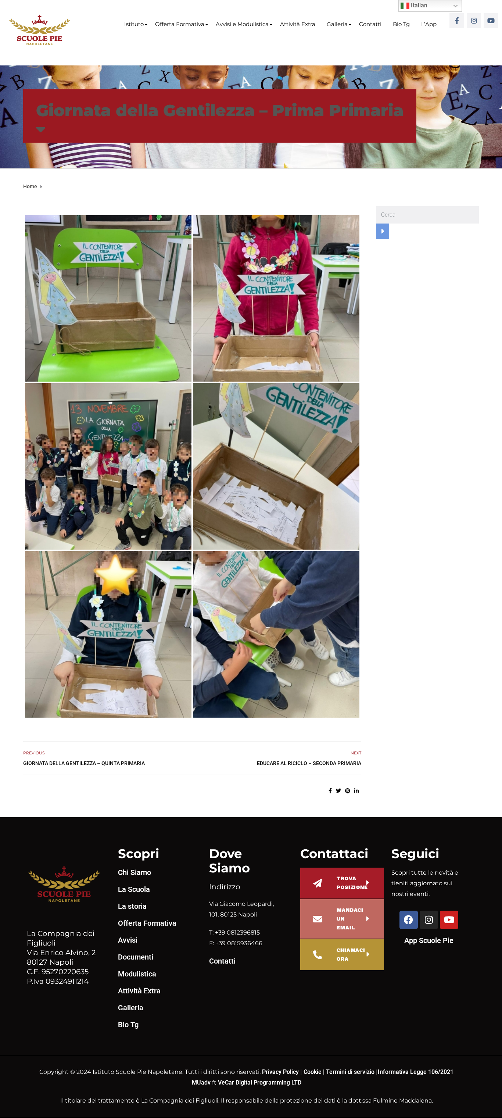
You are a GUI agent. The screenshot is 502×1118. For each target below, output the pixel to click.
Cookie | (315, 1071)
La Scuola (134, 889)
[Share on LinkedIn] (356, 791)
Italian (418, 5)
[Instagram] (474, 20)
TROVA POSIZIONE (352, 882)
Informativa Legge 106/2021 (415, 1071)
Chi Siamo (134, 872)
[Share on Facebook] (330, 791)
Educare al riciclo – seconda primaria (309, 763)
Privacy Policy (281, 1071)
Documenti (135, 957)
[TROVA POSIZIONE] (317, 883)
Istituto (134, 24)
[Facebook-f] (456, 20)
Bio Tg (401, 24)
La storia (132, 906)
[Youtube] (491, 20)
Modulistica (137, 973)
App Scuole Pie (428, 940)
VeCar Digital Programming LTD (259, 1082)
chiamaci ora (351, 954)
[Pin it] (347, 791)
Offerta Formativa (179, 24)
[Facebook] (408, 920)
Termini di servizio (350, 1071)
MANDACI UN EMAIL (350, 919)
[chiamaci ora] (317, 954)
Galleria (337, 24)
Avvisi (127, 940)
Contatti (370, 24)
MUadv (202, 1082)
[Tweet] (338, 791)
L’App (429, 24)
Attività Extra (297, 24)
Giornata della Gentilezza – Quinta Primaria (84, 763)
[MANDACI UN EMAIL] (317, 919)
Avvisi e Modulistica (242, 24)
